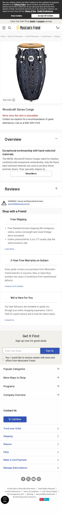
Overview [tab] (13, 139)
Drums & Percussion (15, 36)
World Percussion (32, 36)
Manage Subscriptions (15, 467)
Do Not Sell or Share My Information (21, 489)
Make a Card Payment (15, 460)
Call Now (16, 419)
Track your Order (12, 428)
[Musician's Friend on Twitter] (28, 479)
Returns (7, 444)
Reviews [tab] (12, 189)
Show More (31, 173)
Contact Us (9, 320)
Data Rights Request (46, 489)
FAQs (6, 452)
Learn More (9, 249)
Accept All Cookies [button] (45, 16)
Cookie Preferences (45, 11)
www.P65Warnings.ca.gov (18, 204)
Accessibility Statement (45, 494)
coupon (41, 21)
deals (32, 21)
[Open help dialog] (5, 500)
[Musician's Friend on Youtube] (33, 479)
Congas (57, 36)
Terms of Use (30, 11)
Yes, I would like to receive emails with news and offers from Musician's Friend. (30, 359)
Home (3, 36)
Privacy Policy (20, 5)
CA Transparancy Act (15, 494)
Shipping (8, 436)
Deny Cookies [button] (16, 16)
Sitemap (30, 494)
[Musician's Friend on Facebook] (23, 479)
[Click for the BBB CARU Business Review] (44, 499)
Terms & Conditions (31, 492)
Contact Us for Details (14, 286)
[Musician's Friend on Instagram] (38, 479)
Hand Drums (46, 36)
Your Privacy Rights (49, 492)
